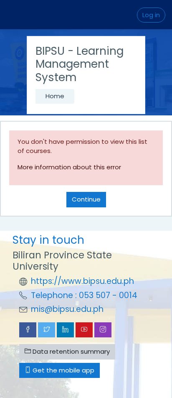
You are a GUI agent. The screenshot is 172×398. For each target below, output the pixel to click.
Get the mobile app (62, 370)
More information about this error (69, 167)
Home (55, 96)
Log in (151, 14)
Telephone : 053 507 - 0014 (84, 295)
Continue (86, 199)
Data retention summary (70, 351)
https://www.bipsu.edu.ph (82, 281)
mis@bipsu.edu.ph (67, 309)
